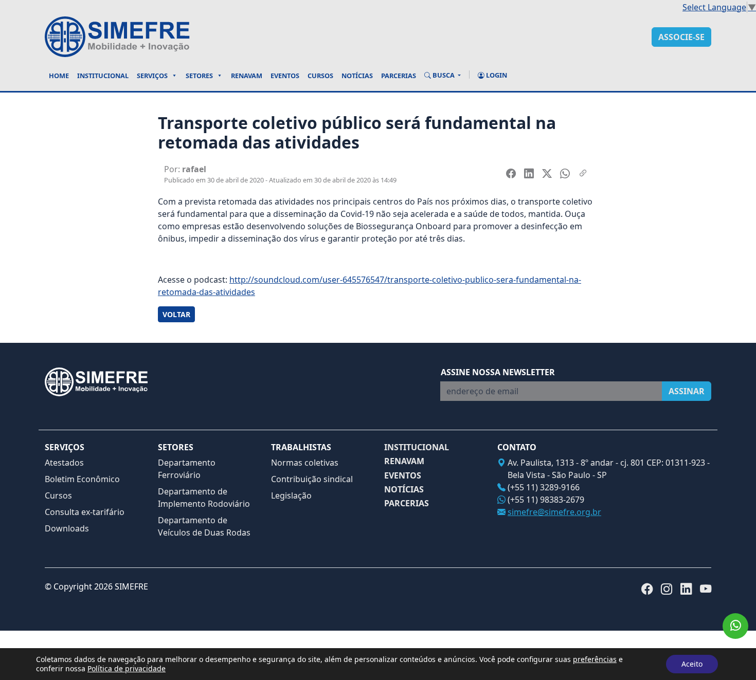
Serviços (152, 75)
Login (495, 75)
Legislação (291, 495)
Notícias (357, 75)
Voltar (176, 314)
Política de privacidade (126, 668)
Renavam (246, 75)
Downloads (67, 528)
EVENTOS (402, 476)
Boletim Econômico (82, 479)
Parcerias (398, 75)
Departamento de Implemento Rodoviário (204, 497)
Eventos (285, 75)
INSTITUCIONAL (416, 447)
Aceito (692, 664)
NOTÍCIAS (404, 489)
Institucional (103, 75)
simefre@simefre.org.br (554, 512)
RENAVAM (404, 461)
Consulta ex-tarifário (84, 512)
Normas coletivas (304, 462)
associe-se (681, 37)
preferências (595, 659)
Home (59, 75)
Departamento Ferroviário (186, 469)
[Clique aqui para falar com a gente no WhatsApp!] (735, 626)
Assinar (687, 391)
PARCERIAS (406, 503)
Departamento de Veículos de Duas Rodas (204, 526)
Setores (199, 75)
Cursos (320, 75)
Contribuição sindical (312, 479)
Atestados (64, 462)
